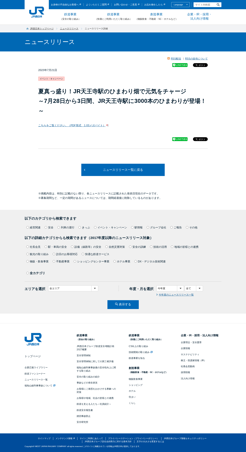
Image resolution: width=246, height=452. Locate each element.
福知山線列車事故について (38, 385)
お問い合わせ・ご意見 (125, 4)
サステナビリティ (190, 354)
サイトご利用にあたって (91, 438)
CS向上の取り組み (138, 346)
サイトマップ (44, 438)
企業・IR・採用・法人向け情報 (199, 16)
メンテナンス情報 (64, 438)
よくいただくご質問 (96, 4)
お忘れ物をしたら (153, 4)
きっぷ (86, 227)
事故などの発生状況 (87, 383)
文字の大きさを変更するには (150, 441)
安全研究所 (82, 422)
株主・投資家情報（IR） (193, 360)
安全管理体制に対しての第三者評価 (95, 361)
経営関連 (35, 227)
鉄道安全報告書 (85, 410)
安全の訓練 (139, 246)
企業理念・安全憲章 (191, 342)
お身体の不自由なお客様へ (65, 4)
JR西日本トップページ (42, 28)
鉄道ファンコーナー (35, 374)
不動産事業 (63, 261)
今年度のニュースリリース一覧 (176, 294)
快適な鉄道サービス (97, 254)
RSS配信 (176, 58)
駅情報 (139, 227)
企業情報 (185, 348)
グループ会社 (158, 227)
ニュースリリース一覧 (36, 379)
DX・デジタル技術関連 (152, 261)
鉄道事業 (70, 16)
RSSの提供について (196, 58)
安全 (50, 227)
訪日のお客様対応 (67, 254)
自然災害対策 (117, 246)
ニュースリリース (69, 28)
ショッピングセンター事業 (93, 261)
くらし (132, 403)
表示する (125, 304)
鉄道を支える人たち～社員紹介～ (94, 404)
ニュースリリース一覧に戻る (123, 169)
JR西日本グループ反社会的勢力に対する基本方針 (108, 441)
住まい (132, 397)
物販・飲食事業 (39, 261)
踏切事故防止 (84, 416)
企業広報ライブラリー (36, 367)
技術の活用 (160, 246)
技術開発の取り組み (139, 352)
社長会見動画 (188, 366)
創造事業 (156, 16)
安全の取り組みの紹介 (88, 377)
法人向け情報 (188, 378)
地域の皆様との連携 (186, 246)
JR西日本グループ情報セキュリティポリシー (185, 438)
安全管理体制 (84, 355)
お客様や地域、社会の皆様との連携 (95, 398)
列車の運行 (67, 227)
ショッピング (136, 385)
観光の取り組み (39, 254)
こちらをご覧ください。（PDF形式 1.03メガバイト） (72, 125)
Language (178, 4)
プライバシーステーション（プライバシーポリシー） (133, 438)
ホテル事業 (123, 261)
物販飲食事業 (136, 379)
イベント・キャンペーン (112, 227)
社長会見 (35, 246)
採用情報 (185, 372)
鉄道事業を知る (137, 358)
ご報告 (178, 227)
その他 (193, 227)
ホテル (132, 391)
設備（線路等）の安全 (87, 246)
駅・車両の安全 (57, 246)
